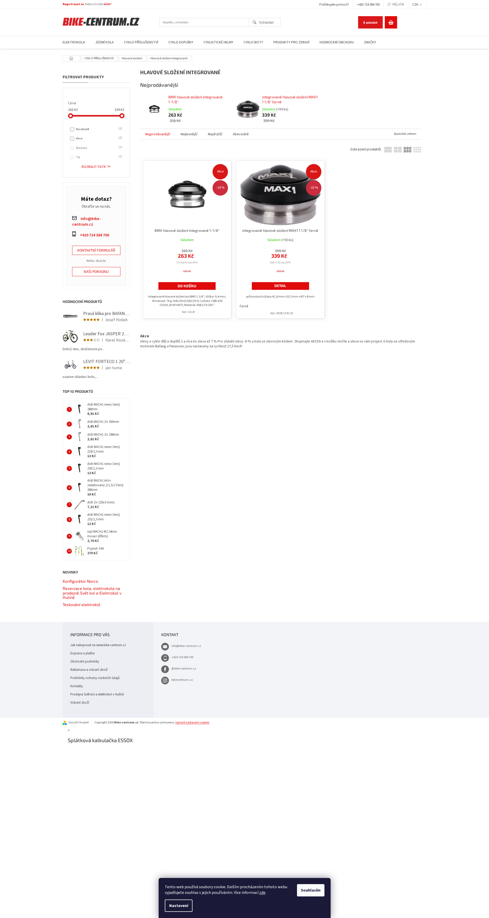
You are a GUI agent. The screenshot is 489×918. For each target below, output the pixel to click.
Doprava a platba (82, 653)
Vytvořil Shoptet (79, 722)
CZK (415, 4)
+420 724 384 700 (368, 4)
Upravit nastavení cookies (192, 722)
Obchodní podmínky (84, 661)
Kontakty (76, 686)
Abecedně (241, 134)
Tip (98, 157)
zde (262, 892)
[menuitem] (73, 42)
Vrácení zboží (79, 702)
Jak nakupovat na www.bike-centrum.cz (98, 645)
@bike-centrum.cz (183, 668)
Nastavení (178, 906)
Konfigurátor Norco (80, 581)
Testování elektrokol (81, 604)
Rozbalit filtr (94, 166)
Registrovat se (73, 4)
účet (107, 4)
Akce (98, 138)
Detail (280, 285)
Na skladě (98, 129)
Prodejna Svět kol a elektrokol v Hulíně (97, 694)
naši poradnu (96, 271)
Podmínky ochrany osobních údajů (95, 678)
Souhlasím (311, 890)
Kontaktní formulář (96, 250)
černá (243, 306)
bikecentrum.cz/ (182, 680)
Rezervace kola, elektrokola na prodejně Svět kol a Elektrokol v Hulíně (92, 593)
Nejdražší (215, 134)
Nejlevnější (189, 134)
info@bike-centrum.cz (186, 646)
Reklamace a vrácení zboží (89, 669)
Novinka (98, 148)
